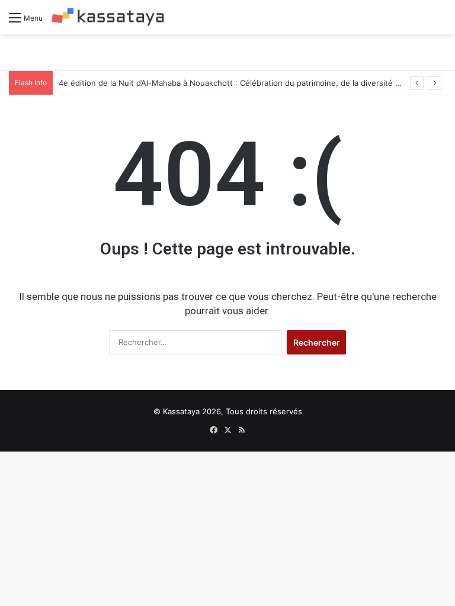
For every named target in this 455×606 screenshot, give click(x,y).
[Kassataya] (108, 17)
